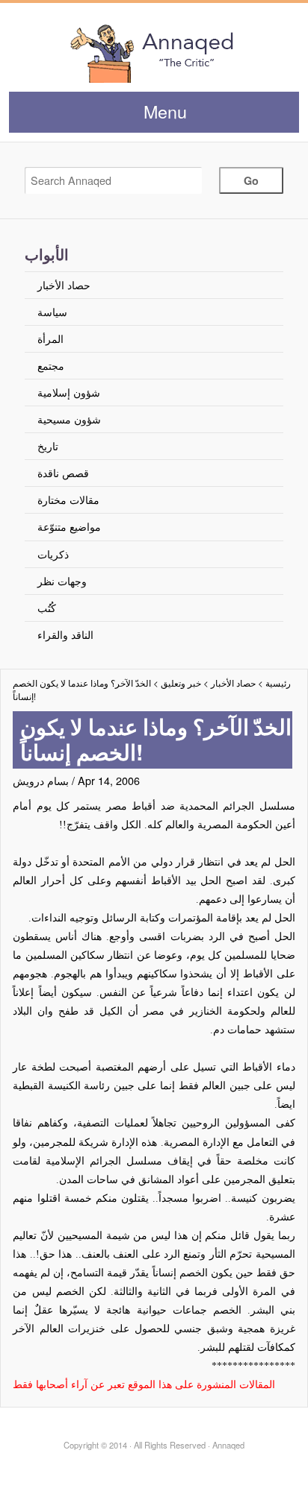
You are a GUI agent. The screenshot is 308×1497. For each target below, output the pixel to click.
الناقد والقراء (65, 634)
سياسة (52, 311)
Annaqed (153, 52)
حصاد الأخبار (63, 284)
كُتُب (46, 607)
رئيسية (278, 683)
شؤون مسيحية (69, 418)
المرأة (50, 338)
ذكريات (53, 553)
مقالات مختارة (68, 499)
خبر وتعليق (181, 683)
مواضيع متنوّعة (69, 526)
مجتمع (50, 365)
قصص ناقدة (63, 472)
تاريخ (47, 445)
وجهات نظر (62, 580)
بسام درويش (41, 780)
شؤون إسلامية (68, 392)
